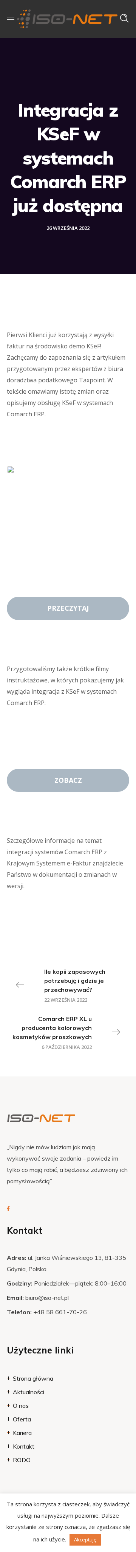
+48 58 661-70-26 (60, 1312)
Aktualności (28, 1392)
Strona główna (33, 1378)
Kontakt (23, 1446)
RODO (22, 1460)
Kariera (22, 1433)
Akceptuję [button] (85, 1539)
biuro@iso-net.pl (47, 1297)
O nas (21, 1405)
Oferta (22, 1419)
